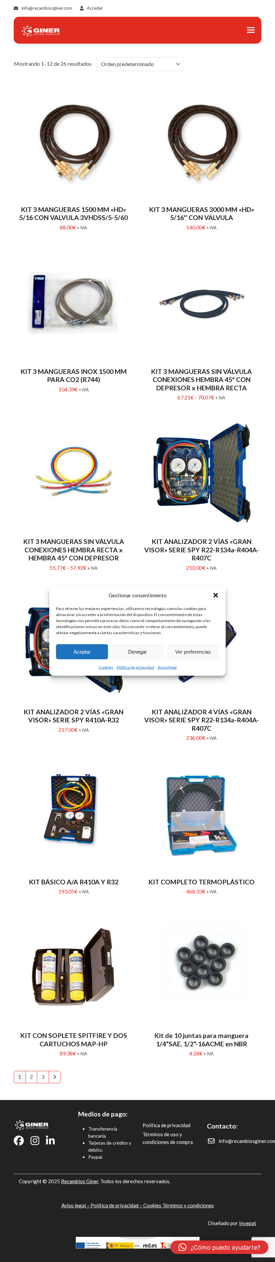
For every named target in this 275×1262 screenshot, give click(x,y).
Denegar (137, 651)
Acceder (95, 8)
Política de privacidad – (117, 1205)
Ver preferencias (193, 651)
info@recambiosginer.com (46, 8)
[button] (215, 595)
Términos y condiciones (188, 1205)
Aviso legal (167, 667)
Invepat (247, 1223)
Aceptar (82, 651)
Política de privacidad (135, 667)
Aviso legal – (76, 1205)
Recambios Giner (79, 1181)
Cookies (106, 667)
